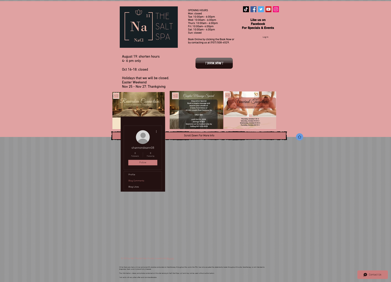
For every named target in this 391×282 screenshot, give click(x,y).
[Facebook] (253, 9)
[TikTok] (246, 9)
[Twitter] (261, 9)
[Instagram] (276, 9)
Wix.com (170, 258)
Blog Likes (133, 187)
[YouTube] (268, 9)
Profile (131, 174)
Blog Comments (136, 180)
